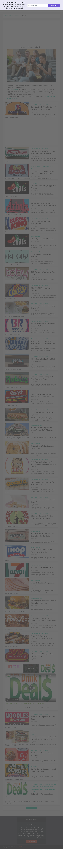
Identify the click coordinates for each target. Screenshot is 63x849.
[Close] (59, 1)
